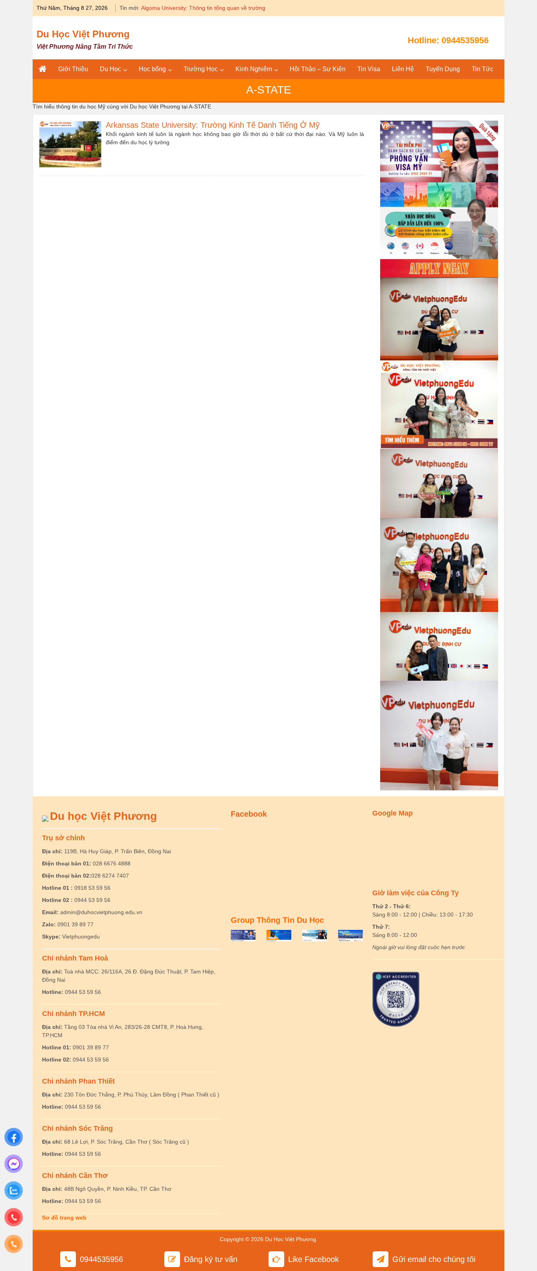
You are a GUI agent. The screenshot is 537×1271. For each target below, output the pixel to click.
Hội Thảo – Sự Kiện (318, 69)
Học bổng (152, 69)
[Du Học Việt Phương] (42, 69)
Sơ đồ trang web (64, 1217)
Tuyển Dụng (443, 69)
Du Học (110, 69)
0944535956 (465, 40)
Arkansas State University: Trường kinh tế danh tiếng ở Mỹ (213, 125)
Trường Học (201, 69)
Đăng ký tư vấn (210, 1259)
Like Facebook (313, 1259)
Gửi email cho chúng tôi (433, 1259)
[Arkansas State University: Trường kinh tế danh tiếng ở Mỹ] (70, 143)
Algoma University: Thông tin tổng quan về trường (203, 8)
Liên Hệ (403, 69)
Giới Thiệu (73, 69)
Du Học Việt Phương (83, 34)
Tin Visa (368, 69)
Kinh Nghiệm (253, 69)
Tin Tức (482, 69)
